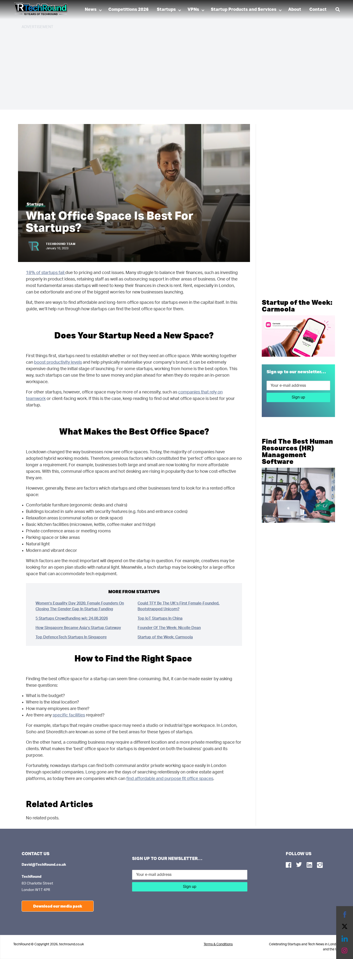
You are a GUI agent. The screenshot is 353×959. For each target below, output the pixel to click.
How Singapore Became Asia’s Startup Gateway (78, 628)
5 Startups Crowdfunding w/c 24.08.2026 (72, 618)
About (294, 9)
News (91, 9)
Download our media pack (57, 906)
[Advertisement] (166, 67)
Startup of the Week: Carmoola (165, 637)
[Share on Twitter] (344, 926)
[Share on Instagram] (344, 950)
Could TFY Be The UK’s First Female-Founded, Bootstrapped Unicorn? (178, 606)
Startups (166, 9)
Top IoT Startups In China (160, 618)
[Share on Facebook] (344, 914)
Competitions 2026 (128, 9)
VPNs (193, 9)
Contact (318, 9)
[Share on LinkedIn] (344, 938)
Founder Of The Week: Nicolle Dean (169, 628)
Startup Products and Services (243, 9)
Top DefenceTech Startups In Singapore (71, 637)
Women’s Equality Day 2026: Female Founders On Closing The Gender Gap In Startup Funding (80, 606)
